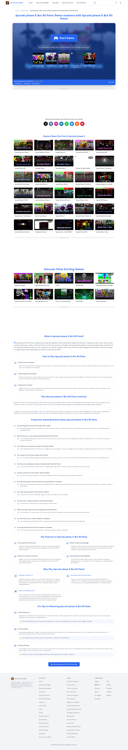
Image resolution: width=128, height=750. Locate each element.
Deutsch (97, 688)
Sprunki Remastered (73, 706)
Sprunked (55, 3)
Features (42, 702)
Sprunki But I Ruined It (73, 730)
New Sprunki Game (45, 699)
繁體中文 (97, 685)
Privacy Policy (71, 685)
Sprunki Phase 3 (44, 726)
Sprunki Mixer (71, 737)
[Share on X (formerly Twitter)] (46, 124)
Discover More (71, 692)
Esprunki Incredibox (45, 688)
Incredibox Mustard (73, 713)
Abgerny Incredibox (73, 702)
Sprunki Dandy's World (74, 709)
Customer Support (73, 681)
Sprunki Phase (24, 10)
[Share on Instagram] (56, 124)
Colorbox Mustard (72, 695)
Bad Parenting (43, 730)
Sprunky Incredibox (45, 737)
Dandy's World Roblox (74, 726)
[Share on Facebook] (51, 124)
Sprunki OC (70, 723)
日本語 (108, 685)
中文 (107, 681)
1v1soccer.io (42, 411)
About (41, 713)
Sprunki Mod (43, 720)
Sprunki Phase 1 (71, 720)
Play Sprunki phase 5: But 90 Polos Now (64, 664)
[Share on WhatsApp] (67, 124)
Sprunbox (42, 733)
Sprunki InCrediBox (42, 3)
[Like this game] (109, 82)
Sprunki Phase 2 (44, 723)
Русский (97, 699)
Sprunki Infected (67, 3)
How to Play (42, 706)
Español (109, 692)
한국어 (97, 692)
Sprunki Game (81, 3)
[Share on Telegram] (72, 124)
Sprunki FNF (70, 716)
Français (109, 688)
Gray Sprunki (71, 699)
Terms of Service (72, 688)
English (97, 681)
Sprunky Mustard (72, 733)
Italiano (108, 695)
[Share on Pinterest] (82, 124)
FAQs (40, 709)
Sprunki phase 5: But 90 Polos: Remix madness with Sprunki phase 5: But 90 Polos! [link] (54, 10)
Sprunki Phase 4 (44, 716)
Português (98, 695)
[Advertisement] (64, 102)
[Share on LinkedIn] (61, 124)
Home (31, 3)
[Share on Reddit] (77, 124)
